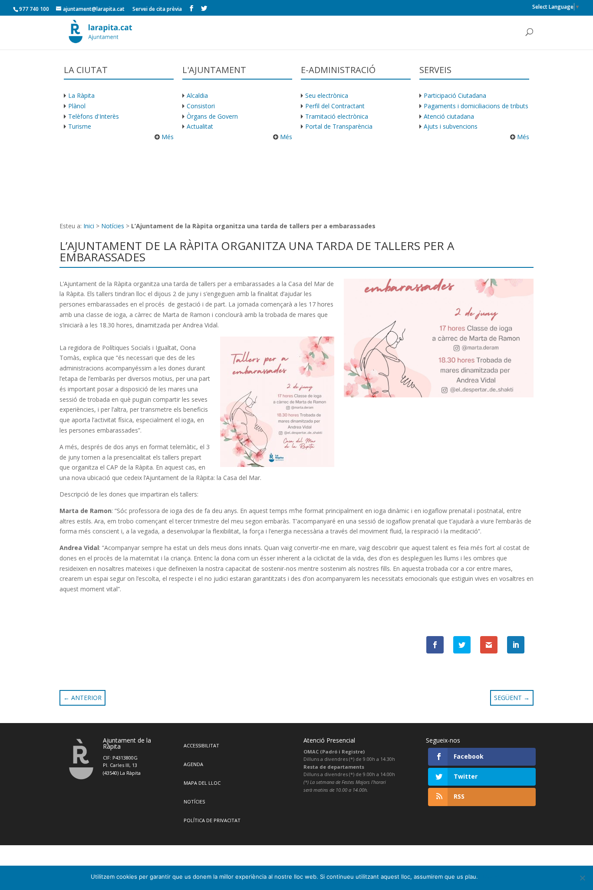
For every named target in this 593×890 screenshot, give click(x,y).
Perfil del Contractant (335, 106)
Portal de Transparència (338, 126)
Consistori (201, 106)
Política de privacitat (212, 820)
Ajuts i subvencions (451, 126)
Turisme (79, 126)
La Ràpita (81, 95)
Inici (88, 226)
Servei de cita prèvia (157, 9)
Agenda (193, 764)
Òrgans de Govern (212, 116)
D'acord (492, 876)
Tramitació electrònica (336, 116)
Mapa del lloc (202, 783)
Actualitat (200, 126)
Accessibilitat (201, 745)
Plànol (77, 106)
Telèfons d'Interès (93, 116)
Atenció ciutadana (449, 116)
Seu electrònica (326, 95)
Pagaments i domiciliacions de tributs (476, 106)
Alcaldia (197, 95)
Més (167, 137)
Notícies (112, 226)
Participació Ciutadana (455, 95)
